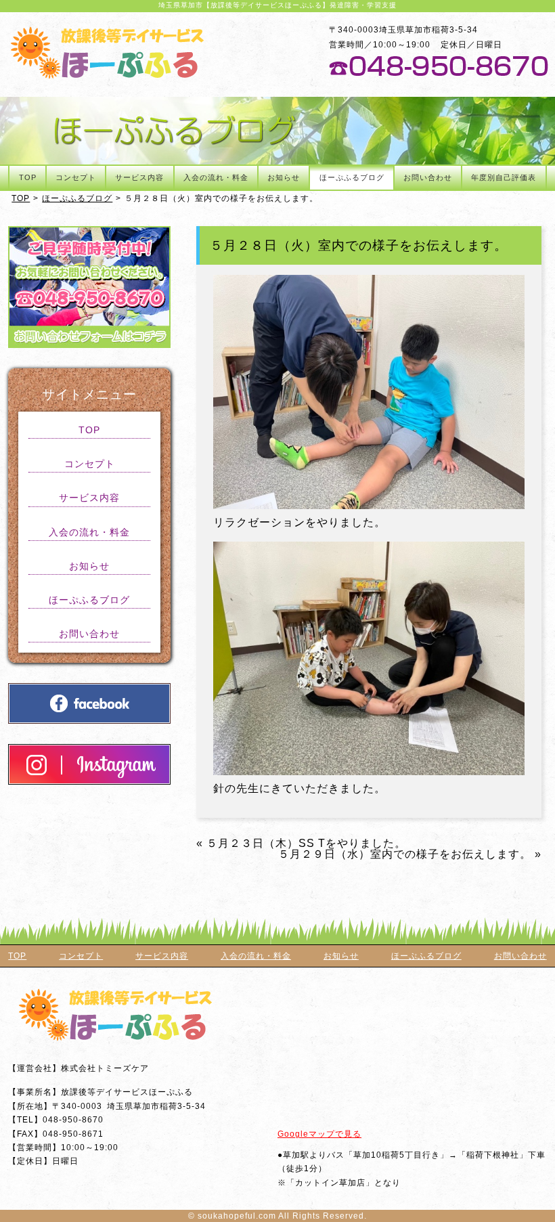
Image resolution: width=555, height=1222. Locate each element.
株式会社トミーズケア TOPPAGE (107, 52)
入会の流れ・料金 (215, 177)
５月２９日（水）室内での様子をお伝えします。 (404, 854)
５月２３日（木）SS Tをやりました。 (306, 843)
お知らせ (283, 177)
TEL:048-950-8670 (438, 66)
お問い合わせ (427, 177)
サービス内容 (139, 177)
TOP (28, 177)
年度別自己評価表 (503, 177)
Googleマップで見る (319, 1134)
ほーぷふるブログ (351, 177)
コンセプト (76, 177)
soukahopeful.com (237, 1216)
